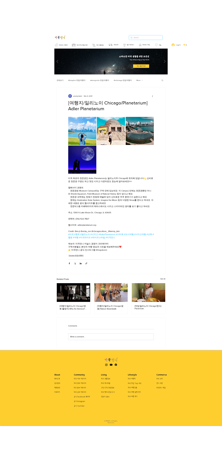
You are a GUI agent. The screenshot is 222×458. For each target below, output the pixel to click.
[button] (162, 80)
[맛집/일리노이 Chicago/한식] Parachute (148, 307)
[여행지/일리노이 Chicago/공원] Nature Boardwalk (110, 307)
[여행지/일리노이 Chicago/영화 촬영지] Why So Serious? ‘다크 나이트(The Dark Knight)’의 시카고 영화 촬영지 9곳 (73, 307)
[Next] (164, 61)
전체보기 (60, 80)
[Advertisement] (69, 16)
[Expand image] (82, 131)
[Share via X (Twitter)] (75, 263)
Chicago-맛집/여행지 (76, 255)
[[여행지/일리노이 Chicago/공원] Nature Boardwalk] (111, 292)
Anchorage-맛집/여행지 (123, 80)
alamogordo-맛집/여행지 (99, 80)
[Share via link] (86, 263)
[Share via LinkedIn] (81, 263)
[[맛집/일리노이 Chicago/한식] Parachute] (148, 292)
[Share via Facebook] (69, 263)
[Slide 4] (113, 71)
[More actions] (152, 96)
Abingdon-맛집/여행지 (76, 80)
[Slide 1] (108, 71)
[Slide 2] (110, 71)
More (138, 80)
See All (162, 279)
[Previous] (57, 61)
